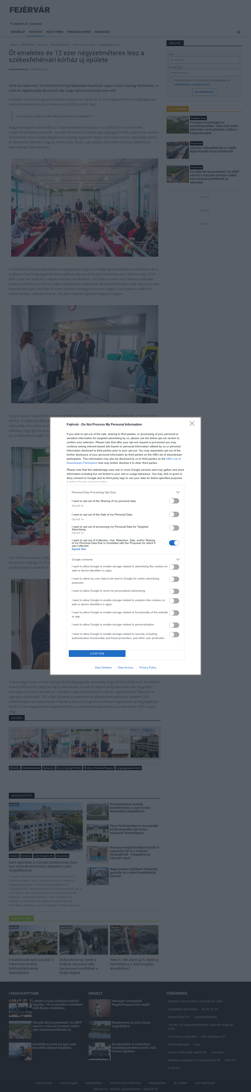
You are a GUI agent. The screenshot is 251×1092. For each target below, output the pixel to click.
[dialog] (125, 546)
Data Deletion (103, 667)
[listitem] (125, 492)
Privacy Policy (147, 667)
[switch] (174, 500)
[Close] (193, 424)
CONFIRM (97, 653)
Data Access (125, 667)
